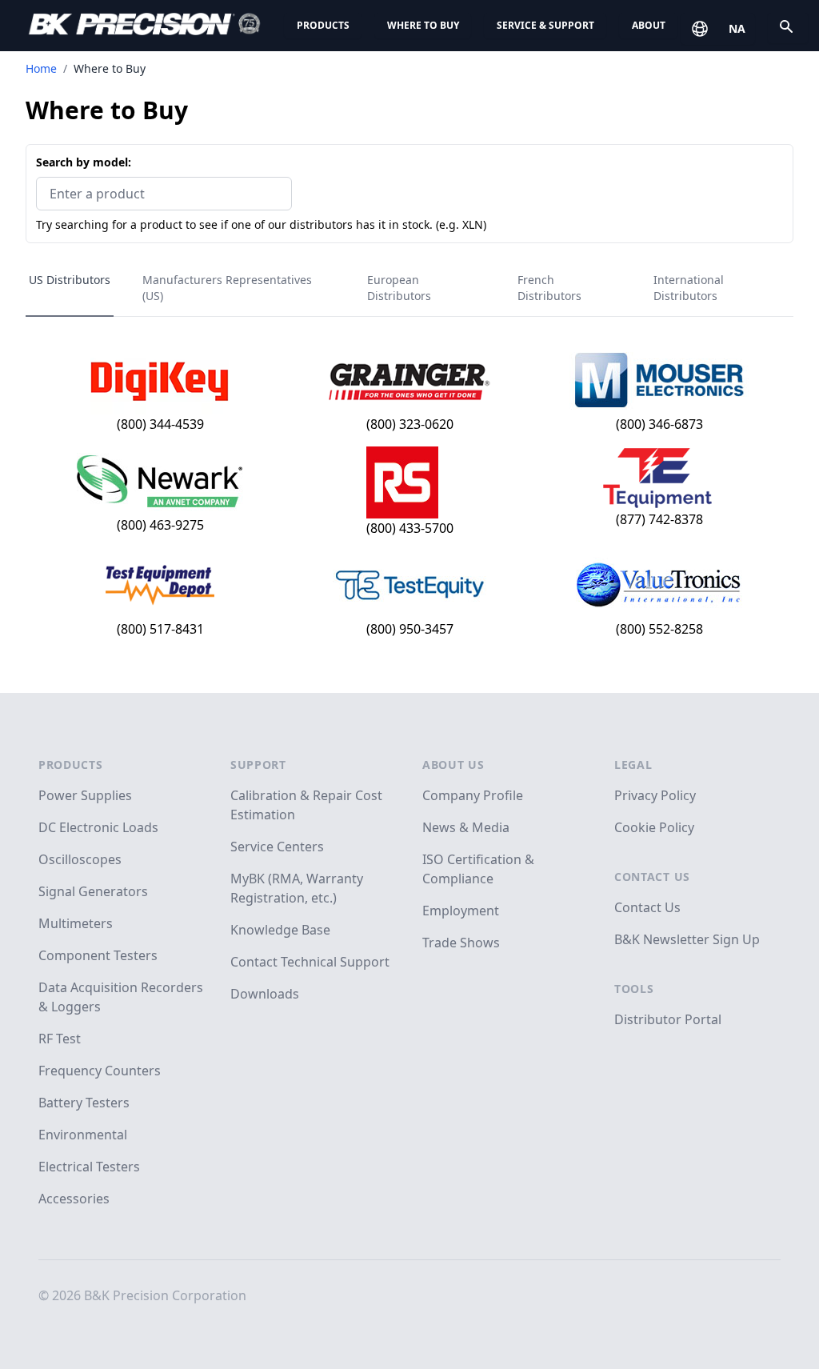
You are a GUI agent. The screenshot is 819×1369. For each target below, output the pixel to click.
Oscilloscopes (80, 859)
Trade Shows (461, 942)
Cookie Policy (654, 827)
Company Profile (472, 795)
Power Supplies (85, 795)
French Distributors (549, 287)
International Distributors (688, 287)
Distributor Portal (667, 1019)
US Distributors (69, 279)
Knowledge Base (280, 930)
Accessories (74, 1198)
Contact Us (652, 876)
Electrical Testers (89, 1166)
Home (41, 68)
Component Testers (98, 955)
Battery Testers (84, 1102)
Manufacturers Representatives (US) (227, 287)
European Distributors (399, 287)
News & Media (465, 827)
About (648, 25)
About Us (453, 764)
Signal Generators (93, 891)
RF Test (59, 1038)
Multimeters (75, 923)
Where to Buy (423, 25)
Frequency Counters (99, 1070)
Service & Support (545, 25)
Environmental (82, 1134)
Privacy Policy (655, 795)
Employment (460, 910)
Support (258, 764)
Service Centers (277, 846)
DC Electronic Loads (98, 827)
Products (323, 25)
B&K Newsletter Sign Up (687, 939)
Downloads (264, 994)
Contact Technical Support (310, 962)
